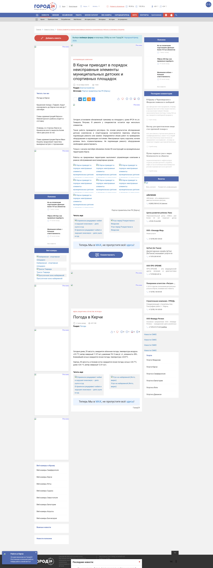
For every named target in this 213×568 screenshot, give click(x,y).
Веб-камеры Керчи (44, 477)
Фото (134, 15)
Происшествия (53, 19)
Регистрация (73, 6)
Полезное (52, 197)
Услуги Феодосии (153, 360)
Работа (79, 15)
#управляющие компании (83, 59)
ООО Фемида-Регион (155, 319)
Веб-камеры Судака (45, 491)
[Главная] (37, 15)
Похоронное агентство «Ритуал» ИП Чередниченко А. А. (170, 283)
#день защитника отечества (83, 311)
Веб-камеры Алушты (45, 511)
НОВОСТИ (45, 15)
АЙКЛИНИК (151, 195)
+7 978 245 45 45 (155, 256)
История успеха (90, 19)
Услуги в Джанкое (153, 394)
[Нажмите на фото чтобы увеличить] (83, 171)
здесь (130, 245)
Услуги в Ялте (152, 387)
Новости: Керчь (49, 29)
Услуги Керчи (151, 367)
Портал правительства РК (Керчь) (96, 91)
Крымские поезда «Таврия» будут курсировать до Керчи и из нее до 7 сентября (51, 107)
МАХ (98, 245)
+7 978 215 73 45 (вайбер (158, 327)
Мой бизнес (77, 19)
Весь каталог (151, 187)
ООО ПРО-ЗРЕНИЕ (153, 266)
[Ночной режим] (210, 4)
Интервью (102, 19)
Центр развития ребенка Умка (159, 213)
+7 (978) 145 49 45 (155, 292)
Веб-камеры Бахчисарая (47, 518)
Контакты (144, 15)
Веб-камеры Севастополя (47, 498)
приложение (156, 15)
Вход (63, 6)
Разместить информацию (167, 187)
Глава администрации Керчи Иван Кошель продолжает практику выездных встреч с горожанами (51, 141)
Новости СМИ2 (150, 334)
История (112, 19)
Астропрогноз (122, 19)
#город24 (98, 311)
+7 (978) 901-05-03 (155, 239)
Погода (83, 326)
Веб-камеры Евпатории (46, 504)
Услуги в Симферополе (155, 374)
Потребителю (65, 19)
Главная (38, 29)
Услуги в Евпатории (154, 381)
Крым (42, 19)
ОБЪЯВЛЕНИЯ (67, 15)
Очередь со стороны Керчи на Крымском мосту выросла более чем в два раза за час (50, 130)
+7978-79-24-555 (155, 221)
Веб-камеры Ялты (44, 484)
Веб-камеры (106, 15)
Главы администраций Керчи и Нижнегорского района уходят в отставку (50, 118)
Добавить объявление (117, 6)
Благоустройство (87, 88)
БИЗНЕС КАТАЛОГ (91, 15)
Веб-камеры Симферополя (48, 470)
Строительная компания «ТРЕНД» (160, 301)
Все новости (51, 243)
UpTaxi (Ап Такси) (153, 248)
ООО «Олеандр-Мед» (155, 230)
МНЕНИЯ (55, 15)
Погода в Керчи (43, 98)
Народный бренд (122, 15)
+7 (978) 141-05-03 (155, 309)
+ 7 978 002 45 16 (155, 274)
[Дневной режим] (207, 4)
